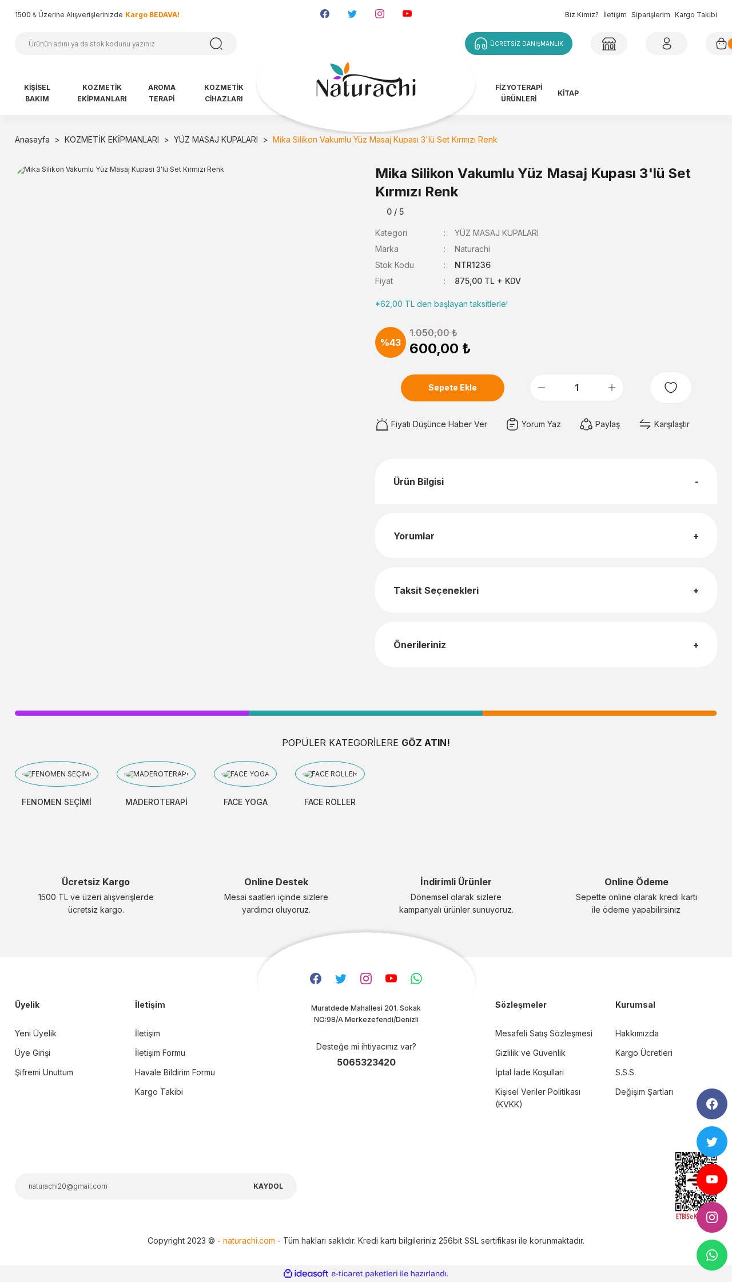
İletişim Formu (160, 1053)
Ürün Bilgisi (418, 481)
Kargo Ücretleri (644, 1053)
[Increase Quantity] (611, 387)
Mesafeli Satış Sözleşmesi (543, 1033)
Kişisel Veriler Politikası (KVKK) (537, 1098)
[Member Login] (609, 43)
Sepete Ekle (452, 387)
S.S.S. (625, 1072)
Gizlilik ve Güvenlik (530, 1053)
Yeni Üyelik (36, 1033)
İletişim (615, 14)
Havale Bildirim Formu (175, 1072)
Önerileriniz (419, 644)
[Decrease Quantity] (541, 387)
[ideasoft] (306, 1273)
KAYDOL (268, 1186)
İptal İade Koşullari (529, 1072)
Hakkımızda (637, 1033)
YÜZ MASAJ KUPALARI (497, 233)
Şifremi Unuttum (44, 1072)
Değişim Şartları (644, 1091)
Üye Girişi (32, 1053)
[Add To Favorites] (671, 388)
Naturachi (472, 249)
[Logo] (366, 85)
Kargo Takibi (696, 14)
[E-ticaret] (364, 1274)
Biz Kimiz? (582, 14)
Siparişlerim (650, 14)
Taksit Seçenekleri (436, 590)
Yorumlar (414, 536)
